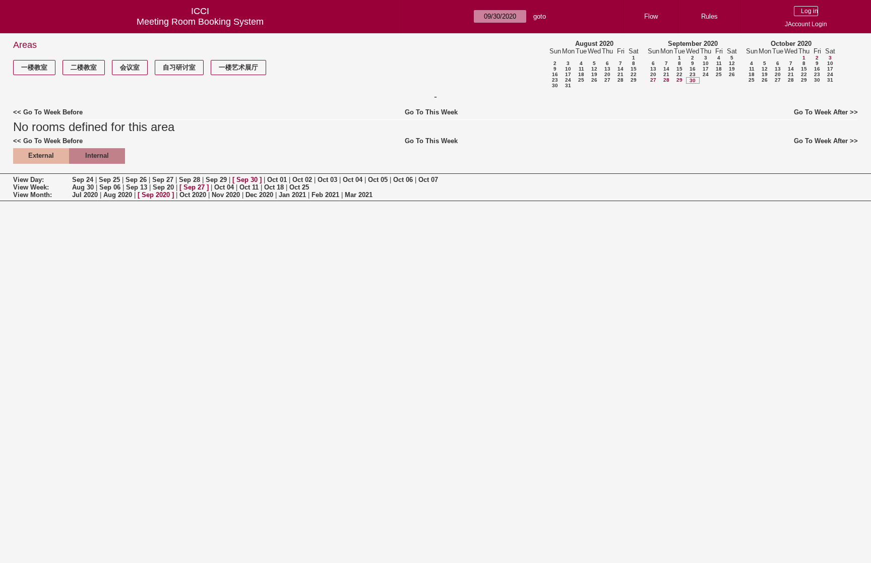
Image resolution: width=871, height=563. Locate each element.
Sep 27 (162, 179)
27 (607, 80)
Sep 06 (109, 187)
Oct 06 (403, 179)
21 (620, 74)
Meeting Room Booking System (200, 22)
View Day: (28, 179)
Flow (651, 16)
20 (607, 74)
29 (634, 80)
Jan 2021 (292, 195)
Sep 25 (109, 179)
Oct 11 (249, 187)
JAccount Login (806, 24)
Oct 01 (277, 179)
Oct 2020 (192, 195)
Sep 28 (189, 179)
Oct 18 (274, 187)
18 (581, 74)
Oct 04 (352, 179)
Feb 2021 (325, 195)
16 (555, 74)
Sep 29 (216, 179)
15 (634, 69)
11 (581, 69)
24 (568, 80)
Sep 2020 (156, 195)
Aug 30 (83, 187)
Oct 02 (302, 179)
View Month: (32, 195)
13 (607, 69)
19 (594, 74)
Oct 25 (299, 187)
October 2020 (791, 43)
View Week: (31, 187)
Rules (709, 16)
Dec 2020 (259, 195)
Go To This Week (431, 112)
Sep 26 (136, 179)
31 (568, 85)
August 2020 (594, 43)
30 (555, 85)
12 (594, 69)
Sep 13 (136, 187)
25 (581, 80)
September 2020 (693, 43)
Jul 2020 (85, 195)
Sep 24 (82, 179)
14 (620, 69)
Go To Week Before (53, 112)
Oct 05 (378, 179)
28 (620, 80)
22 (634, 74)
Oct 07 (428, 179)
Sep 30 (247, 179)
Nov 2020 (226, 195)
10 (568, 69)
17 (568, 74)
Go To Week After (821, 112)
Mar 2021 (358, 195)
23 (555, 80)
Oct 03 (327, 179)
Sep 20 (163, 187)
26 (594, 80)
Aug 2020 (117, 195)
